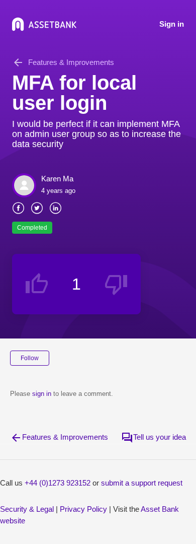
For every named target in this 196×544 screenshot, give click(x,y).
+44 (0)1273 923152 (57, 483)
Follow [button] (30, 358)
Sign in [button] (171, 24)
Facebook (18, 207)
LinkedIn (55, 207)
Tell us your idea (159, 437)
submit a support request (141, 483)
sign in (41, 393)
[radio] (37, 284)
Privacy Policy (83, 509)
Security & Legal (27, 509)
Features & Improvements (71, 62)
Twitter (37, 207)
